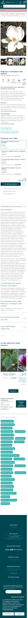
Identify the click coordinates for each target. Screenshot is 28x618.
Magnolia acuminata (7, 421)
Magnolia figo (5, 503)
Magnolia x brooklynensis (8, 493)
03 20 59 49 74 (17, 535)
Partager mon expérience (21, 404)
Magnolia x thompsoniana (8, 500)
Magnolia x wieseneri (7, 486)
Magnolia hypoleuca (7, 438)
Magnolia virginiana (6, 472)
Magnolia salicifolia (6, 452)
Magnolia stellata (20, 466)
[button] (16, 2)
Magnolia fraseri (20, 431)
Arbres (6, 13)
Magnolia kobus (20, 438)
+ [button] (8, 179)
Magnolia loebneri (6, 445)
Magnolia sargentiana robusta (10, 455)
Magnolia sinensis (19, 459)
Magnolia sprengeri (6, 466)
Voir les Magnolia (6, 128)
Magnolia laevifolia (6, 442)
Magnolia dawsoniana (7, 424)
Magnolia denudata (7, 431)
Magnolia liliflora (19, 442)
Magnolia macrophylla (7, 448)
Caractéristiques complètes (7, 123)
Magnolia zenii (5, 497)
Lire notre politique (7, 609)
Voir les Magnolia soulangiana (9, 132)
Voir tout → (13, 391)
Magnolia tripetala (6, 469)
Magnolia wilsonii (6, 476)
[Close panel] (25, 595)
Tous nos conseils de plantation (8, 111)
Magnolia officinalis (6, 490)
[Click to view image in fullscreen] (13, 39)
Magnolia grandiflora (7, 435)
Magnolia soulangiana (20, 13)
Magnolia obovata (6, 483)
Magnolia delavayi (6, 428)
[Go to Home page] (8, 2)
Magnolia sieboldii (6, 459)
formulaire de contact (14, 536)
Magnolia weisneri (20, 472)
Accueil (2, 13)
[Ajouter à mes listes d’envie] (23, 184)
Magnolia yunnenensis (7, 479)
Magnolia (12, 13)
